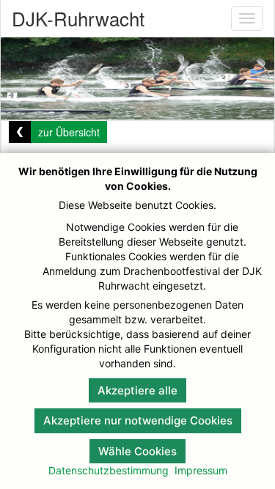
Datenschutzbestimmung (108, 470)
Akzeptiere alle (137, 390)
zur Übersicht (69, 132)
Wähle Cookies (137, 451)
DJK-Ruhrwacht (78, 18)
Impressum (201, 470)
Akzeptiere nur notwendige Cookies (137, 420)
